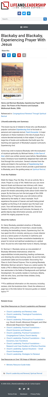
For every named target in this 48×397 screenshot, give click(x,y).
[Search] (45, 19)
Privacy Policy (35, 394)
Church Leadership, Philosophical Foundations (24, 320)
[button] (24, 27)
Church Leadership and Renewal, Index (21, 312)
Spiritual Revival (39, 169)
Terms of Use (12, 394)
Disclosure (23, 394)
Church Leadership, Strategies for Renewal (23, 354)
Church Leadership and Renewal (18, 373)
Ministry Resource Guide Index (18, 365)
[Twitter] (24, 13)
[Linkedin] (28, 13)
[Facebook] (19, 13)
